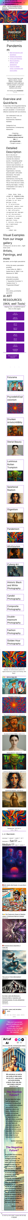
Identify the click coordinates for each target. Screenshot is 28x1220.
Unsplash (15, 345)
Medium (8, 844)
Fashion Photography (14, 632)
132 (15, 830)
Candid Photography (14, 597)
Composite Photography (14, 608)
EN (22, 838)
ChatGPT (17, 838)
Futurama (12, 377)
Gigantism (12, 509)
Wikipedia (15, 318)
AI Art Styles (5, 838)
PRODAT (15, 1217)
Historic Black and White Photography (14, 585)
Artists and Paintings (16, 58)
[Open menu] (24, 3)
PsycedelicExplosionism (15, 398)
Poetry (17, 844)
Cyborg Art (13, 564)
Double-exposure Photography (14, 619)
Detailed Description (16, 56)
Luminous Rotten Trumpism (12, 464)
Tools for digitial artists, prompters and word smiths (16, 68)
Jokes (20, 841)
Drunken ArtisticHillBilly (14, 421)
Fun (13, 840)
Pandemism (13, 529)
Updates (22, 844)
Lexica (15, 339)
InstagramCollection (12, 356)
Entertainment (5, 841)
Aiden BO (11, 838)
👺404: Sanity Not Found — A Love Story (14, 885)
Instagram (15, 313)
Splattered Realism (12, 488)
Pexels (15, 324)
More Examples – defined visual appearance (15, 62)
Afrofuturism (13, 546)
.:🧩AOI (4, 6)
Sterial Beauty (14, 441)
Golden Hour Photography (14, 642)
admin (8, 1011)
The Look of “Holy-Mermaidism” (11, 977)
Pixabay (15, 335)
